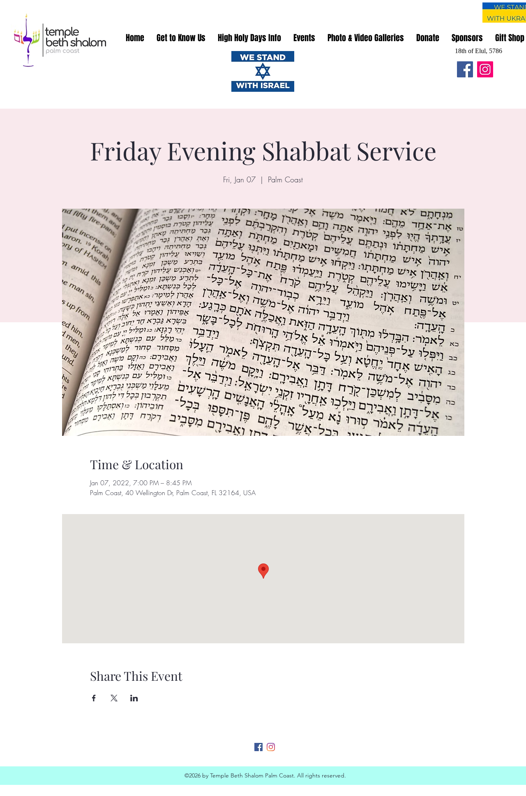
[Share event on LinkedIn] (134, 698)
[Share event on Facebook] (94, 698)
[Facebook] (465, 69)
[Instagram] (485, 69)
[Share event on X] (114, 698)
